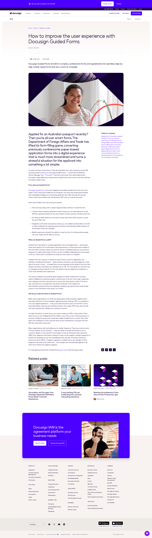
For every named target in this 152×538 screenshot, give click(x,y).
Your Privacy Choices (51, 534)
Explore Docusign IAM (57, 443)
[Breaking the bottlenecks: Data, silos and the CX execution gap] (109, 375)
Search (117, 9)
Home (30, 28)
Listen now (36, 59)
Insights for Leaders (44, 28)
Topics (129, 19)
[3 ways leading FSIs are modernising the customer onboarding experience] (76, 375)
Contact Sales (114, 13)
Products (28, 13)
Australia (32, 524)
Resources (47, 13)
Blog (35, 28)
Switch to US (107, 4)
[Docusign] (16, 13)
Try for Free (136, 13)
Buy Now (126, 13)
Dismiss (119, 4)
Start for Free (40, 443)
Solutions (37, 13)
